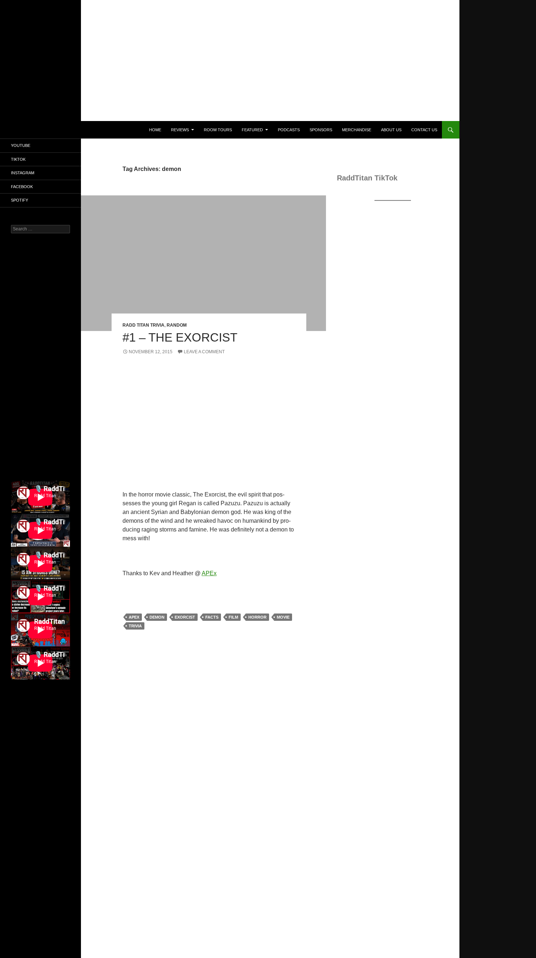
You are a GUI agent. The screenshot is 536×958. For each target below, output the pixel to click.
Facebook (22, 186)
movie (283, 617)
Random (177, 325)
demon (156, 617)
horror (257, 617)
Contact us (424, 130)
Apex (134, 617)
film (233, 617)
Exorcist (185, 617)
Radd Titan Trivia (143, 325)
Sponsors (321, 130)
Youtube (20, 145)
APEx (209, 573)
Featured (252, 130)
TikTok (18, 159)
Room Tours (218, 130)
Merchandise (356, 130)
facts (211, 617)
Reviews (180, 130)
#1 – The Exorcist (180, 337)
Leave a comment (204, 351)
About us (391, 130)
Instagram (22, 173)
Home (155, 130)
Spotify (19, 200)
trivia (135, 626)
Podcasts (289, 130)
